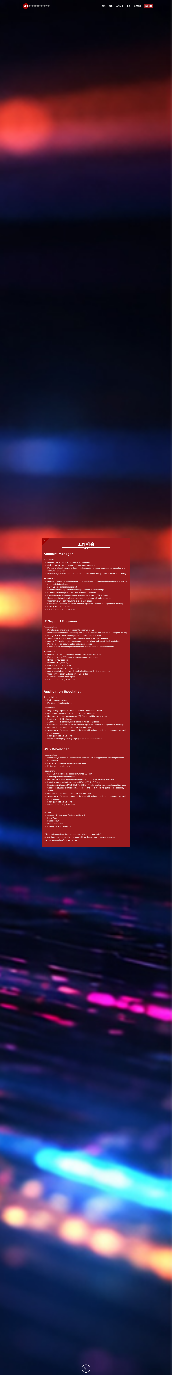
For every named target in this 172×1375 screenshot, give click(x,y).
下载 (128, 6)
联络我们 (137, 6)
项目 (104, 6)
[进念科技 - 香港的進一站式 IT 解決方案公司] (37, 6)
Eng (146, 6)
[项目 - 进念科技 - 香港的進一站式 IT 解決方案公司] (86, 1369)
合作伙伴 (119, 6)
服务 (111, 6)
